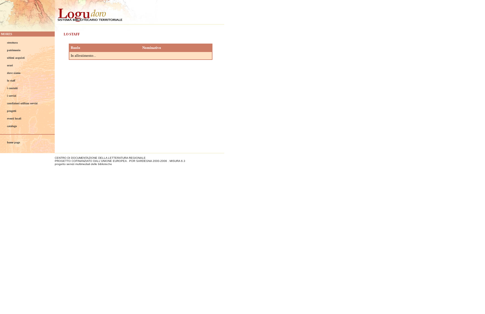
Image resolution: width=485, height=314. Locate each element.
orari (10, 65)
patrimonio (13, 50)
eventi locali (14, 118)
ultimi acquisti (16, 57)
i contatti (12, 88)
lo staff (11, 80)
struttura (12, 42)
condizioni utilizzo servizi (22, 103)
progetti (11, 110)
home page (13, 142)
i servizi (11, 95)
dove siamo (13, 72)
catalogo (12, 126)
